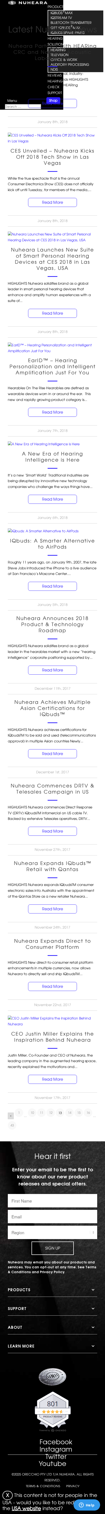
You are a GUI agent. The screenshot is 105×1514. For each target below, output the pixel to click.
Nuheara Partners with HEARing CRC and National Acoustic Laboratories (53, 52)
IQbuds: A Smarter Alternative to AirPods (52, 544)
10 (32, 1113)
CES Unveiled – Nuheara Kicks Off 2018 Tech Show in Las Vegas (52, 157)
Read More (52, 103)
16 (88, 1113)
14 (69, 1113)
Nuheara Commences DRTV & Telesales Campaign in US (52, 789)
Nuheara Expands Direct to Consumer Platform (52, 944)
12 (50, 1113)
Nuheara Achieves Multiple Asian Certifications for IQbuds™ (52, 708)
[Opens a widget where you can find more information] (86, 1505)
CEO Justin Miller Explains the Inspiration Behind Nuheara (52, 1037)
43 (12, 1125)
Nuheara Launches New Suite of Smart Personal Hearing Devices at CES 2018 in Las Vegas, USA (52, 259)
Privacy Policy (52, 1272)
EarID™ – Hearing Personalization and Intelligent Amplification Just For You (53, 367)
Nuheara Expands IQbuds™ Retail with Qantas (52, 866)
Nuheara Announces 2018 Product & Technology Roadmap (52, 624)
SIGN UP (52, 1248)
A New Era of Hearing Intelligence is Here (52, 457)
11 (41, 1113)
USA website (26, 1508)
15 (79, 1113)
